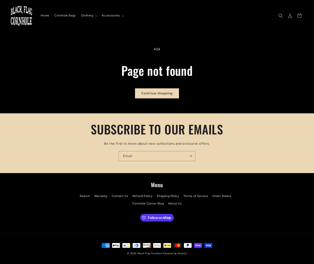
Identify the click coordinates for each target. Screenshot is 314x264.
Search (85, 196)
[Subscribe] (190, 156)
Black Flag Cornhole (150, 253)
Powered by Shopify (175, 253)
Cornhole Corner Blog (148, 203)
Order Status (221, 196)
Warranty (101, 196)
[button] (88, 15)
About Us (175, 203)
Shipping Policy (168, 196)
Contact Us (120, 196)
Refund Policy (142, 196)
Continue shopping (157, 93)
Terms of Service (195, 196)
